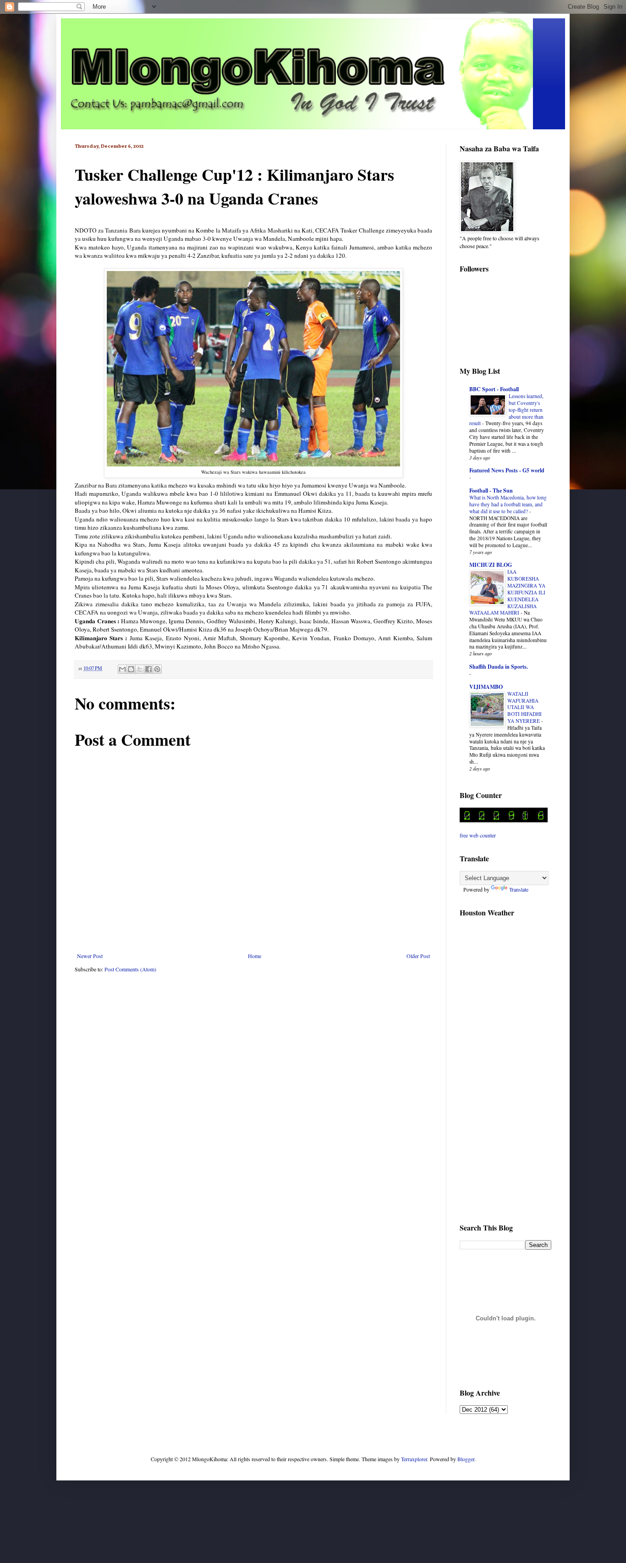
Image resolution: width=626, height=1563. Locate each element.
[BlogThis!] (131, 669)
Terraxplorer (414, 1459)
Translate (518, 889)
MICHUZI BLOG (490, 565)
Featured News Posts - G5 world (506, 470)
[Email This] (122, 669)
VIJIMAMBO (486, 687)
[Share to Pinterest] (157, 669)
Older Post (418, 955)
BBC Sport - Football (494, 389)
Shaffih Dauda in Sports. (498, 667)
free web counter (478, 835)
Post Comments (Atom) (130, 969)
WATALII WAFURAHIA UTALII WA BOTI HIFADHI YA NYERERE (524, 707)
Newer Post (90, 955)
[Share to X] (139, 669)
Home (254, 955)
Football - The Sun (491, 490)
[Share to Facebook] (148, 669)
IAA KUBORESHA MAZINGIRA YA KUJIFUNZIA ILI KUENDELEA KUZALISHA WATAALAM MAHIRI (507, 592)
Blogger (465, 1459)
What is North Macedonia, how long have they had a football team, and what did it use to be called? (508, 504)
